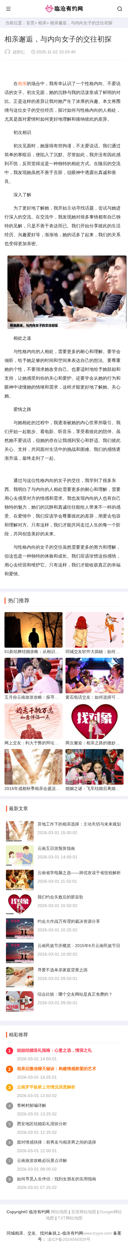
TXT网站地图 (70, 1218)
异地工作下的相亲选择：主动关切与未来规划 (79, 824)
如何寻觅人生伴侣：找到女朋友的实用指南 (56, 1178)
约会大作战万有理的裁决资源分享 (69, 921)
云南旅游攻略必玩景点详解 (42, 1160)
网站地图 (59, 1211)
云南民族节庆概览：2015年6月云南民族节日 (79, 945)
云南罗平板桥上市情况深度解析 (46, 1087)
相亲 (42, 22)
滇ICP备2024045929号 (68, 1239)
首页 (30, 22)
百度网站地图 (83, 1211)
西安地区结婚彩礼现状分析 (42, 1123)
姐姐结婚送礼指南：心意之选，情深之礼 (54, 1050)
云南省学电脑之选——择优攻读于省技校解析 (79, 872)
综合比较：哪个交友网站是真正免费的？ (75, 994)
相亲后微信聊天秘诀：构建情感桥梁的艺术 (56, 1068)
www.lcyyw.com (97, 1233)
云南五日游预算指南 (56, 848)
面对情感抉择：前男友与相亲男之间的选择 (56, 1142)
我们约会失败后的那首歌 (60, 897)
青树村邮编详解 (31, 1105)
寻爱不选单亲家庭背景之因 (63, 970)
